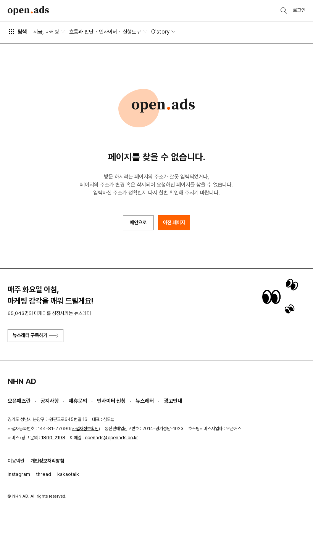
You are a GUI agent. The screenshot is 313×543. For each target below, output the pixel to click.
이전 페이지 (174, 222)
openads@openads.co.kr (111, 437)
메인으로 (138, 222)
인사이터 (108, 32)
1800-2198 (53, 437)
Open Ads (28, 10)
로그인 (299, 10)
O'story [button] (160, 32)
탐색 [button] (22, 32)
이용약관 (16, 461)
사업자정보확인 (85, 428)
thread (43, 474)
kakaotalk (68, 474)
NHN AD (22, 381)
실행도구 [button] (132, 32)
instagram (19, 474)
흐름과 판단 (81, 32)
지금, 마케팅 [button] (46, 32)
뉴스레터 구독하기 (30, 335)
